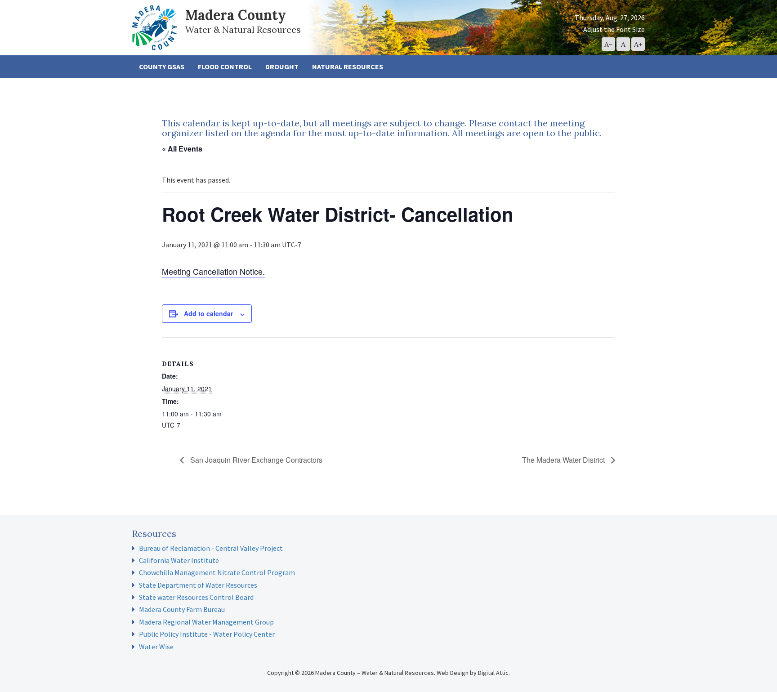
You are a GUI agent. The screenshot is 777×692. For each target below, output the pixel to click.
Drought (282, 66)
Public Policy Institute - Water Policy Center (207, 633)
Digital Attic (493, 673)
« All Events (182, 148)
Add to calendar (208, 313)
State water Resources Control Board (196, 597)
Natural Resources (347, 66)
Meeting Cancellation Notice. (213, 271)
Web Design (453, 673)
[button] (608, 44)
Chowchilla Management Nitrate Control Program (217, 572)
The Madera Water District (564, 460)
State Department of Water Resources (198, 584)
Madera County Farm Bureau (182, 609)
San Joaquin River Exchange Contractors (255, 460)
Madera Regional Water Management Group (206, 621)
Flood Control (225, 66)
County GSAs (161, 66)
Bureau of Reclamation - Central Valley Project (211, 548)
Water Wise (156, 646)
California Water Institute (179, 560)
